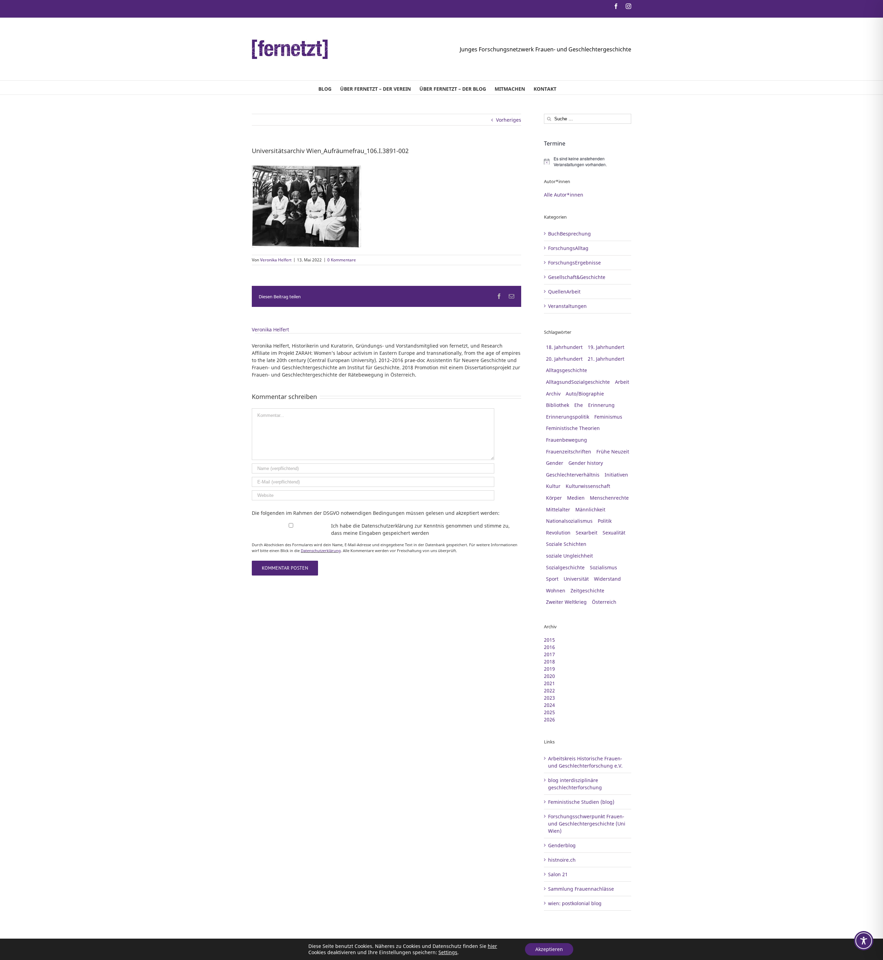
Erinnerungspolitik (567, 416)
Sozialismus (603, 567)
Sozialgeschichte (565, 567)
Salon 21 (558, 874)
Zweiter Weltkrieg (566, 602)
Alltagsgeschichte (566, 370)
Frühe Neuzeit (612, 451)
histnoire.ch (562, 860)
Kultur (553, 486)
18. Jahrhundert (564, 347)
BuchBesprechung (569, 233)
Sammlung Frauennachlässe (581, 889)
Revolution (558, 532)
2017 (549, 654)
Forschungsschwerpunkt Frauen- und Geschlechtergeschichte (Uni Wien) (586, 823)
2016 (549, 647)
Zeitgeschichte (587, 590)
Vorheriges (508, 120)
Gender (554, 463)
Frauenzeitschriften (568, 451)
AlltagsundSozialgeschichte (578, 382)
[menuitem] (324, 87)
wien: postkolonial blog (575, 903)
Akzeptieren (549, 949)
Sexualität (614, 532)
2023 (549, 697)
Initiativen (616, 474)
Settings (447, 952)
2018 (549, 661)
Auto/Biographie (585, 393)
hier (492, 946)
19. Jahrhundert (606, 347)
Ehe (578, 405)
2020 (549, 676)
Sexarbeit (586, 532)
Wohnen (555, 590)
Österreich (604, 602)
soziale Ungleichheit (569, 555)
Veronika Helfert (275, 260)
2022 (549, 690)
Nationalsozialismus (569, 521)
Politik (605, 521)
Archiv (553, 393)
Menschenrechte (609, 497)
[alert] (587, 161)
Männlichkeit (590, 509)
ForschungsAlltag (568, 248)
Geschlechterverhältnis (572, 474)
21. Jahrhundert (606, 359)
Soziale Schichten (566, 544)
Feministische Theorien (573, 428)
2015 (549, 640)
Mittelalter (558, 509)
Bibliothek (557, 405)
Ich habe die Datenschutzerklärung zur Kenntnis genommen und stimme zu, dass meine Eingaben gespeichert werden (420, 529)
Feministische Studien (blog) (581, 802)
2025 (549, 712)
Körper (554, 497)
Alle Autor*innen (563, 194)
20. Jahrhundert (564, 359)
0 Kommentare (341, 260)
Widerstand (607, 579)
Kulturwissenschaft (588, 486)
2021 (549, 683)
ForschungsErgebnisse (574, 262)
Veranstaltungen (567, 306)
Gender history (585, 463)
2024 (549, 705)
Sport (552, 579)
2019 (549, 669)
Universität (576, 579)
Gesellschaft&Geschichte (576, 277)
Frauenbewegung (566, 440)
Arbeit (622, 382)
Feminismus (608, 416)
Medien (576, 497)
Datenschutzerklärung (321, 550)
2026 (549, 719)
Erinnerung (601, 405)
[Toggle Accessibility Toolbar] (864, 941)
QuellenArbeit (564, 291)
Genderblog (562, 845)
